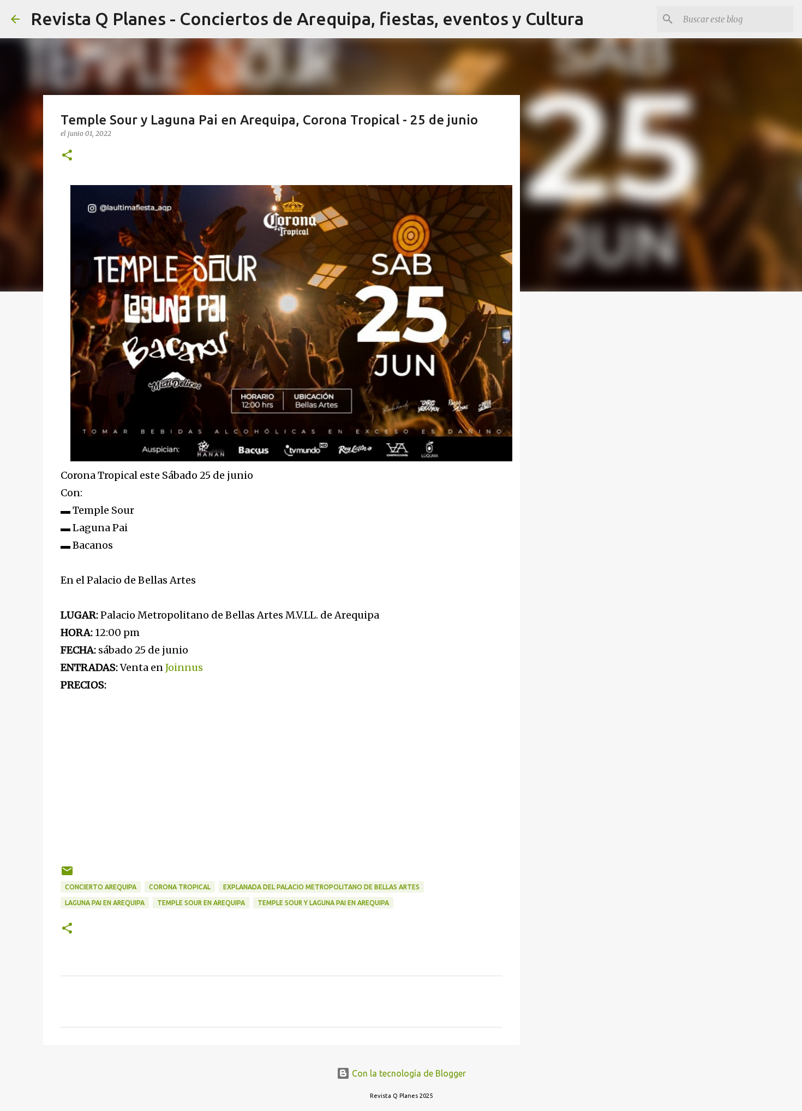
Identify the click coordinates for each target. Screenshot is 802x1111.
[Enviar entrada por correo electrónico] (67, 874)
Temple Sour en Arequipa (201, 902)
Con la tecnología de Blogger (408, 1073)
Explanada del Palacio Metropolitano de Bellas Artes (321, 886)
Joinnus (184, 667)
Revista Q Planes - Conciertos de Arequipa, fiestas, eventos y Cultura (307, 18)
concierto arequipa (100, 886)
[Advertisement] (281, 770)
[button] (67, 155)
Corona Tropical (180, 886)
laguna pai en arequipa (105, 902)
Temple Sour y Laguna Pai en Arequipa (323, 902)
